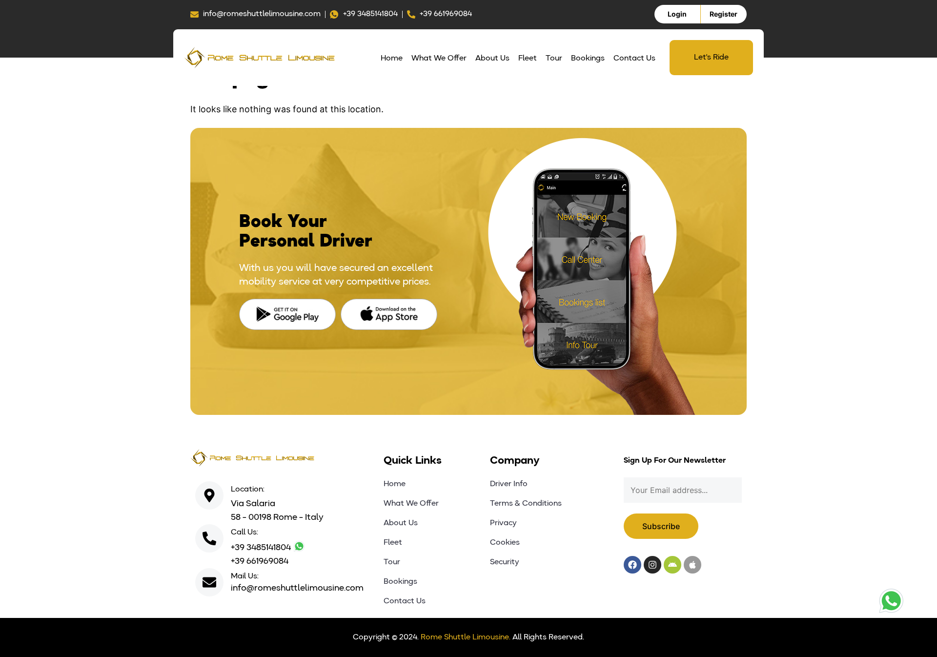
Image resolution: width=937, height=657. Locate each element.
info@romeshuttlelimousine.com (297, 588)
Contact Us (634, 58)
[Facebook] (632, 565)
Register (723, 14)
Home (392, 58)
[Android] (672, 565)
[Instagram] (652, 565)
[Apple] (692, 565)
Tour (554, 58)
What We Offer (439, 58)
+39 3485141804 (262, 547)
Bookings (588, 58)
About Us (492, 58)
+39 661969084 (259, 561)
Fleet (527, 58)
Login (677, 14)
